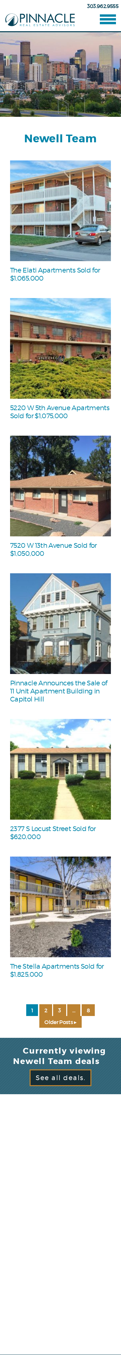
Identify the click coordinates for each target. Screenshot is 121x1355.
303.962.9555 (102, 6)
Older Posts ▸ (60, 1022)
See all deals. (60, 1078)
